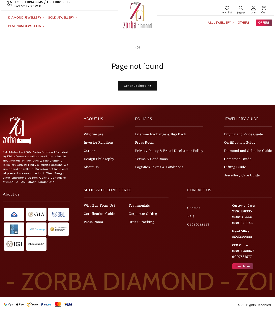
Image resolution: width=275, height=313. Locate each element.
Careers (90, 151)
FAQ (190, 216)
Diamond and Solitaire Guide (248, 151)
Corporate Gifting (143, 214)
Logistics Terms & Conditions (159, 167)
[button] (25, 17)
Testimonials (139, 205)
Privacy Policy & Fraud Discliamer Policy (169, 151)
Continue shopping (137, 86)
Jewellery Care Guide (242, 175)
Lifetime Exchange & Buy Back (160, 134)
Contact (193, 208)
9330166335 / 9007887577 (243, 254)
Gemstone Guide (237, 159)
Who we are (93, 134)
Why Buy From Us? (100, 205)
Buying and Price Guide (243, 134)
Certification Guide (239, 142)
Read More (243, 266)
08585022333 (198, 224)
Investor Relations (99, 142)
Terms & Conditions (151, 159)
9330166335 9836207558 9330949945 (242, 217)
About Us (91, 167)
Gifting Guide (235, 167)
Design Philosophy (99, 159)
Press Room (145, 142)
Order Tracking (141, 222)
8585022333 (242, 237)
